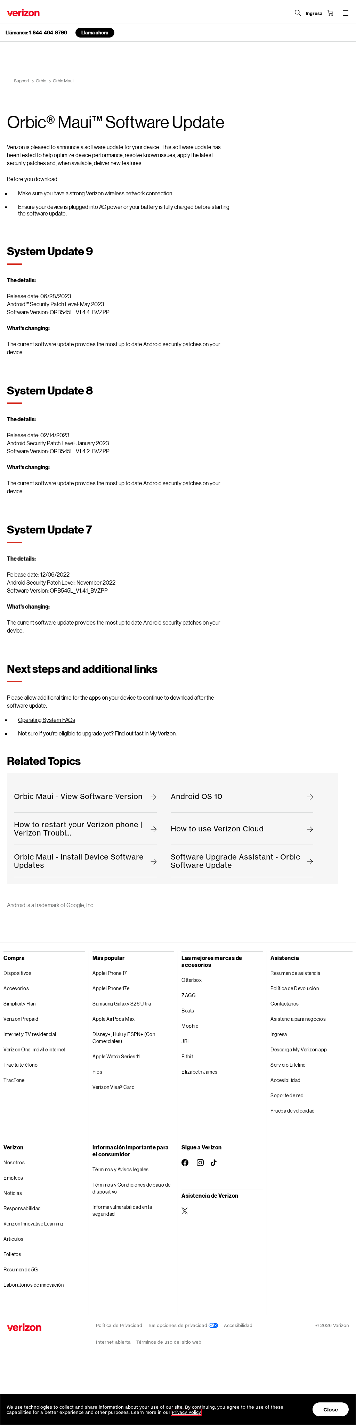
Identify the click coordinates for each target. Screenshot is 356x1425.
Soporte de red (287, 1095)
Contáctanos (284, 1004)
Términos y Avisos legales (120, 1169)
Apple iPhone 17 (109, 973)
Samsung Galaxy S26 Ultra (121, 1004)
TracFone (13, 1080)
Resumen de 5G (20, 1269)
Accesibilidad (285, 1080)
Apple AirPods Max (113, 1019)
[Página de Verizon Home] (23, 12)
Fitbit (187, 1056)
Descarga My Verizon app (298, 1049)
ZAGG (188, 995)
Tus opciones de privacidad (178, 1325)
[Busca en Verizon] (298, 13)
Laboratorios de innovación (33, 1285)
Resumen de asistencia (295, 973)
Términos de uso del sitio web (168, 1342)
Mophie (189, 1026)
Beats (187, 1010)
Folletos (12, 1254)
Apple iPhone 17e (110, 988)
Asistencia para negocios (298, 1019)
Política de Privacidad (119, 1325)
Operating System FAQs (46, 719)
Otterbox (191, 980)
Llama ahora (94, 32)
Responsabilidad (22, 1208)
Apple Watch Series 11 (116, 1056)
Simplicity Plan (19, 1004)
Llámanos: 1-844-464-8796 (36, 32)
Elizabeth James (199, 1072)
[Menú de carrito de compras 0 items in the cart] (330, 13)
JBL (186, 1041)
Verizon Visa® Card (113, 1087)
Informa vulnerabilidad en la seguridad (122, 1210)
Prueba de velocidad (292, 1111)
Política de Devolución (294, 988)
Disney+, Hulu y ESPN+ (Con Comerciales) (123, 1037)
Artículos (13, 1239)
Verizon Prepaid (21, 1019)
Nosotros (14, 1162)
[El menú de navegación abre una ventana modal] (345, 13)
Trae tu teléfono (20, 1065)
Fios (97, 1072)
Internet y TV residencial (29, 1034)
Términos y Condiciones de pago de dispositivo (131, 1188)
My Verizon (162, 733)
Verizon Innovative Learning (33, 1224)
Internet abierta (113, 1342)
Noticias (12, 1193)
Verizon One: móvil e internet (34, 1049)
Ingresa (278, 1034)
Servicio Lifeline (288, 1065)
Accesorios (16, 988)
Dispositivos (17, 973)
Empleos (13, 1178)
